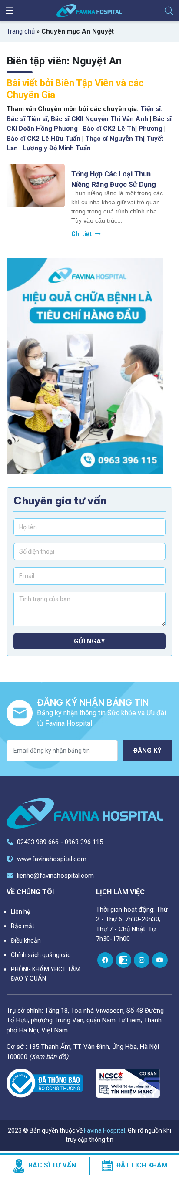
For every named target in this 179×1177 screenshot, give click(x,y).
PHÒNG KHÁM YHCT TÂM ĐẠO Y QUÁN (45, 974)
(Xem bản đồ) (48, 1057)
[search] (169, 10)
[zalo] (123, 960)
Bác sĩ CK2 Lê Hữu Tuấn (43, 138)
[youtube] (160, 960)
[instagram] (141, 960)
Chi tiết (82, 233)
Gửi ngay (89, 641)
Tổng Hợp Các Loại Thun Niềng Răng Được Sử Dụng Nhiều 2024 (113, 179)
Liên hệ (20, 911)
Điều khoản (26, 940)
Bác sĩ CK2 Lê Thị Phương (122, 128)
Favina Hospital (104, 1130)
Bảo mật (22, 926)
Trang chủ (21, 31)
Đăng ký (147, 750)
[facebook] (105, 960)
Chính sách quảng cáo (41, 954)
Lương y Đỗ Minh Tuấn (57, 148)
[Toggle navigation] (9, 10)
